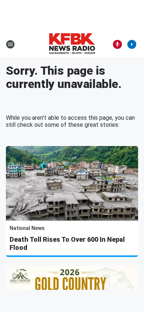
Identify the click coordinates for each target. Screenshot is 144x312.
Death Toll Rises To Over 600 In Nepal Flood (67, 243)
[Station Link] (72, 44)
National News (27, 228)
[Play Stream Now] (131, 44)
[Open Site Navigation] (10, 44)
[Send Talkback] (117, 44)
